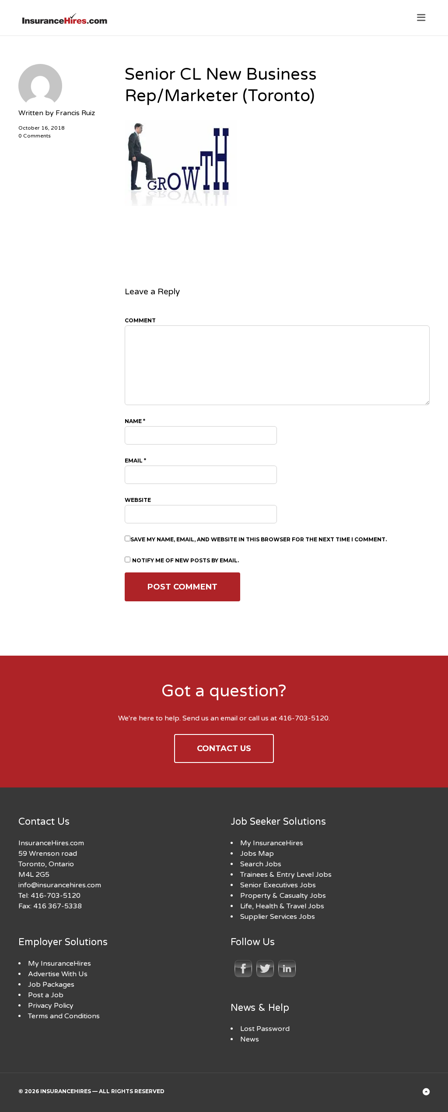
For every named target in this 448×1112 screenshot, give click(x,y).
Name (135, 421)
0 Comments (34, 136)
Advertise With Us (58, 974)
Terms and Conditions (64, 1016)
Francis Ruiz (75, 113)
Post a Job (45, 995)
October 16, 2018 (41, 128)
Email (135, 460)
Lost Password (265, 1028)
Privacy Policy (51, 1005)
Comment (140, 320)
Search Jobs (260, 864)
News (249, 1039)
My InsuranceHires (271, 843)
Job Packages (51, 984)
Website (138, 500)
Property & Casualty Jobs (283, 895)
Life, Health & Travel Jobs (282, 906)
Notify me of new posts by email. (185, 560)
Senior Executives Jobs (278, 885)
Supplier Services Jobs (277, 916)
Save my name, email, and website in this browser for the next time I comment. (258, 539)
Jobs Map (257, 853)
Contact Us (224, 748)
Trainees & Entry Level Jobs (286, 874)
